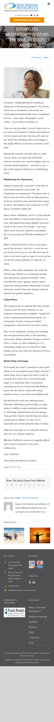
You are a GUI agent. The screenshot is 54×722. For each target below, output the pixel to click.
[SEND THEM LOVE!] (40, 535)
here (43, 511)
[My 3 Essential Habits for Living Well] (14, 535)
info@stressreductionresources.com (16, 590)
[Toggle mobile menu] (49, 4)
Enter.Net (36, 662)
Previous (37, 57)
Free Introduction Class (26, 20)
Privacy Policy (42, 653)
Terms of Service (25, 656)
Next (45, 57)
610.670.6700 (22, 15)
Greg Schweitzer (30, 497)
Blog (18, 467)
